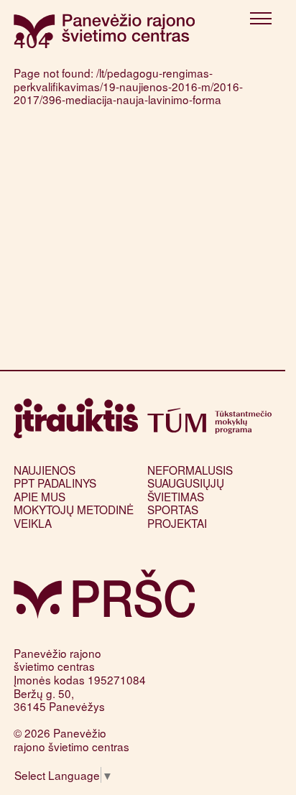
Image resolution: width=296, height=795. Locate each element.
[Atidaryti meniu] (260, 20)
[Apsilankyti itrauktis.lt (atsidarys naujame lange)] (76, 418)
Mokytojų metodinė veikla (74, 516)
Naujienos (44, 470)
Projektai (177, 523)
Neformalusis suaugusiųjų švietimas (190, 483)
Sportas (172, 509)
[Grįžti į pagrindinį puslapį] (104, 594)
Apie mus (39, 496)
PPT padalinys (55, 483)
